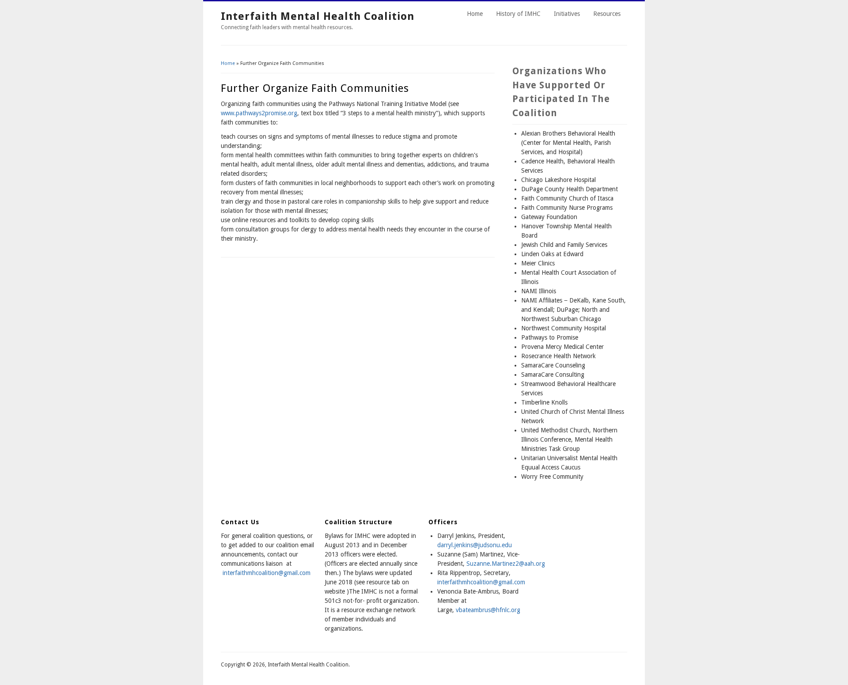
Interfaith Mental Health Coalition (317, 16)
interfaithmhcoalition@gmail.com (266, 572)
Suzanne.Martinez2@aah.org (505, 563)
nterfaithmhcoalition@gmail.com (482, 582)
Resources (607, 13)
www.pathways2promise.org (259, 113)
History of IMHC (518, 13)
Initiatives (567, 13)
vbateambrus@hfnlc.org (488, 609)
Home (475, 13)
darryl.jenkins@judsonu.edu (474, 545)
